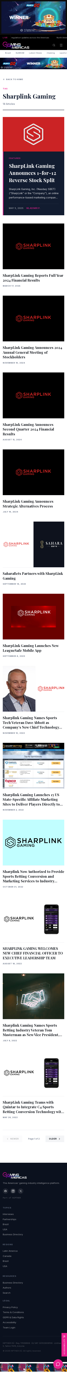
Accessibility (9, 1322)
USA (5, 1229)
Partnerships (9, 1219)
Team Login (9, 1327)
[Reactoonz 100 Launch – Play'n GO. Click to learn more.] (33, 17)
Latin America (10, 1250)
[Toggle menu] (61, 45)
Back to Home (14, 79)
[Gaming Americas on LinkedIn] (13, 1191)
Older (53, 1138)
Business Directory (13, 1234)
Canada (7, 1256)
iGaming (51, 53)
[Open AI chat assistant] (58, 1364)
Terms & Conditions (13, 1312)
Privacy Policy (10, 1307)
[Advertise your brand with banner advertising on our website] (33, 1367)
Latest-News (35, 53)
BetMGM (20, 53)
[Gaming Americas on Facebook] (5, 1191)
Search (6, 1292)
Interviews (8, 1214)
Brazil (8, 53)
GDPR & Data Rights (13, 1317)
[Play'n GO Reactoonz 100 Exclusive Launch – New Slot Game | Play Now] (33, 63)
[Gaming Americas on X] (20, 1191)
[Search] (54, 45)
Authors (7, 1287)
